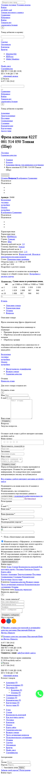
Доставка (5, 152)
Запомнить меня (11, 767)
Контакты (5, 47)
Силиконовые (7, 121)
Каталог (4, 574)
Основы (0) (16, 692)
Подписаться (30, 498)
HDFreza (9, 56)
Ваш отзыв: (6, 456)
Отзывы (9, 310)
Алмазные (5, 113)
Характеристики (13, 308)
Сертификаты (7, 68)
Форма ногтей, (25, 254)
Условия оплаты (23, 5)
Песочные (5, 118)
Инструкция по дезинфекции (18, 369)
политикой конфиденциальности (28, 496)
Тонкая (21, 246)
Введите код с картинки (12, 527)
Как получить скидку (15, 717)
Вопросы (10, 313)
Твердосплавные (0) (14, 685)
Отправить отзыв (8, 464)
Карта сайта (6, 572)
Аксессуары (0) (12, 705)
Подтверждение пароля (11, 522)
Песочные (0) (11, 687)
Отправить (6, 421)
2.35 (25, 251)
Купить (4, 301)
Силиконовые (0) (13, 695)
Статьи (15, 567)
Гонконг (11, 239)
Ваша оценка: (7, 438)
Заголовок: (5, 451)
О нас (9, 567)
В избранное (22, 178)
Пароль (5, 519)
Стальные (5, 123)
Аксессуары (6, 131)
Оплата (36, 569)
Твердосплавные (8, 115)
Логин (3, 762)
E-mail (3, 398)
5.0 (23, 244)
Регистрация (25, 770)
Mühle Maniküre (12, 59)
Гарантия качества (9, 155)
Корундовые (6, 128)
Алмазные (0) (12, 682)
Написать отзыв (8, 381)
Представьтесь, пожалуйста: (13, 446)
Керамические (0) (13, 700)
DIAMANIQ (11, 54)
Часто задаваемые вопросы (12, 584)
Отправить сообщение (10, 615)
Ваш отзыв (5, 418)
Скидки (4, 42)
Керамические (7, 126)
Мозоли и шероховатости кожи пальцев (20, 255)
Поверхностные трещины (18, 259)
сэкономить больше (9, 25)
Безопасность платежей (29, 567)
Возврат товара (12, 371)
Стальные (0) (11, 697)
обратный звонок (10, 76)
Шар (10, 241)
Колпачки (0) (16, 690)
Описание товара (13, 305)
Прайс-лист (6, 66)
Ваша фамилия (8, 514)
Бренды (4, 49)
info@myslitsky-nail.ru (27, 653)
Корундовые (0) (12, 702)
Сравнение (32, 178)
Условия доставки (8, 5)
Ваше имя (6, 509)
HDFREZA (12, 236)
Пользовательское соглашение (19, 737)
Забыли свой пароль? (10, 770)
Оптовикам (6, 44)
